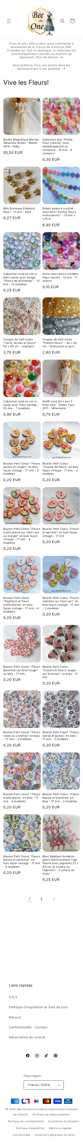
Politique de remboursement (51, 1114)
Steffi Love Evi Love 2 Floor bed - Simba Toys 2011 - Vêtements (58, 405)
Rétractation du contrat (27, 1037)
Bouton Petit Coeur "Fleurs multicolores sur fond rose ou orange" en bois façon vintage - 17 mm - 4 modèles (21, 535)
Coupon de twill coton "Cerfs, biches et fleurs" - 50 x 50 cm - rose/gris (21, 343)
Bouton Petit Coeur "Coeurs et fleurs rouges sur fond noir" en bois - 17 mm (60, 672)
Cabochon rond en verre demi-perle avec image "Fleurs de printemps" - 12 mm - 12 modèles (21, 279)
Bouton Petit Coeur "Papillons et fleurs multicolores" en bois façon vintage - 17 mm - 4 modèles (21, 604)
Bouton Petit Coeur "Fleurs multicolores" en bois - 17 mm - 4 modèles (21, 797)
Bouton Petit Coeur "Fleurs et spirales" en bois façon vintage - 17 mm (60, 532)
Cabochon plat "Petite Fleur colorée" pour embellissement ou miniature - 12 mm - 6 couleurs (57, 146)
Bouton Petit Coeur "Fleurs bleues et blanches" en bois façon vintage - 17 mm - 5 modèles (22, 861)
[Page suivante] (53, 899)
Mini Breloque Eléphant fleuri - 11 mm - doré (19, 210)
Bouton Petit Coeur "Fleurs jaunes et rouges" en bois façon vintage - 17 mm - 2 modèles (21, 469)
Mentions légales (60, 1128)
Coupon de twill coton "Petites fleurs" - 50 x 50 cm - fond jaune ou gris (59, 343)
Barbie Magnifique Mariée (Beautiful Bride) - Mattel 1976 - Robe (21, 143)
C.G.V (13, 997)
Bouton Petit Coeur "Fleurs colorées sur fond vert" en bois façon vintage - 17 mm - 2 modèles (61, 603)
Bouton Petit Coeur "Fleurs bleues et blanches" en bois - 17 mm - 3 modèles (60, 797)
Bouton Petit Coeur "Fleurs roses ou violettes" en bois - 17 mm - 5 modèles (21, 736)
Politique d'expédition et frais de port (38, 1007)
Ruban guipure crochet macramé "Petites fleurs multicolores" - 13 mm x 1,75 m (59, 213)
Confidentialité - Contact (28, 1027)
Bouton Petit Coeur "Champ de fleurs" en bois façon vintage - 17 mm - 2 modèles (60, 469)
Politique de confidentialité (26, 1121)
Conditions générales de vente (55, 1134)
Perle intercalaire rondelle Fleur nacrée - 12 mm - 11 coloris (60, 277)
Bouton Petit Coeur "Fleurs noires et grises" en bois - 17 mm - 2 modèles (60, 736)
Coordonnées (21, 1134)
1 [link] (29, 899)
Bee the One (25, 1109)
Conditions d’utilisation (63, 1121)
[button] (9, 21)
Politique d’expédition (30, 1128)
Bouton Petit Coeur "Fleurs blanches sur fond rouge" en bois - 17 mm (21, 670)
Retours (15, 1017)
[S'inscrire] (69, 964)
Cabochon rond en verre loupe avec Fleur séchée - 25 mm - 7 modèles (21, 405)
